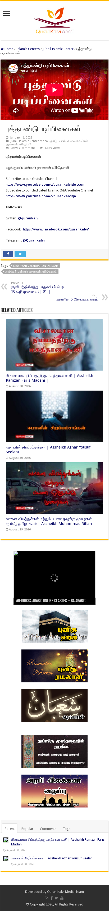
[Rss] (47, 898)
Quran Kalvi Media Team (65, 892)
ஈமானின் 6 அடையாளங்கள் (77, 297)
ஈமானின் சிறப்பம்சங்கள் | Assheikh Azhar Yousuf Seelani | (53, 858)
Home (8, 49)
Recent (10, 829)
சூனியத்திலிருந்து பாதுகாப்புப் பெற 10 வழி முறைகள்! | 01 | (37, 287)
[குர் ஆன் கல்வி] (54, 19)
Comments (48, 829)
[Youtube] (62, 898)
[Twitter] (56, 898)
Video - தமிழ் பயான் (52, 141)
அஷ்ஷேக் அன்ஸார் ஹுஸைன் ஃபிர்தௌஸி (31, 271)
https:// (45, 184)
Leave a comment (23, 148)
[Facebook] (51, 898)
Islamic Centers (28, 49)
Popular (27, 829)
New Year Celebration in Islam (35, 266)
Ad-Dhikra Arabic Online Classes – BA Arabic (50, 601)
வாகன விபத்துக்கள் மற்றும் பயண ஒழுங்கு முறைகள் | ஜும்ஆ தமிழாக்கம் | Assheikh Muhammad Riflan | (50, 521)
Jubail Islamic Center (58, 49)
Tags (66, 829)
